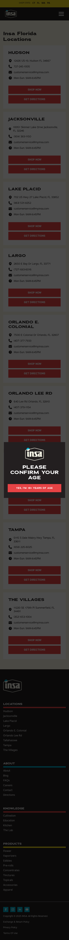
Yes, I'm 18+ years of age (34, 488)
